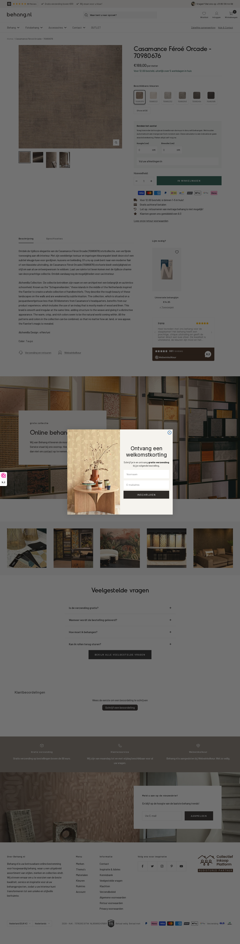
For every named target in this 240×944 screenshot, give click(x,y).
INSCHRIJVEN (146, 494)
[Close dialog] (169, 432)
